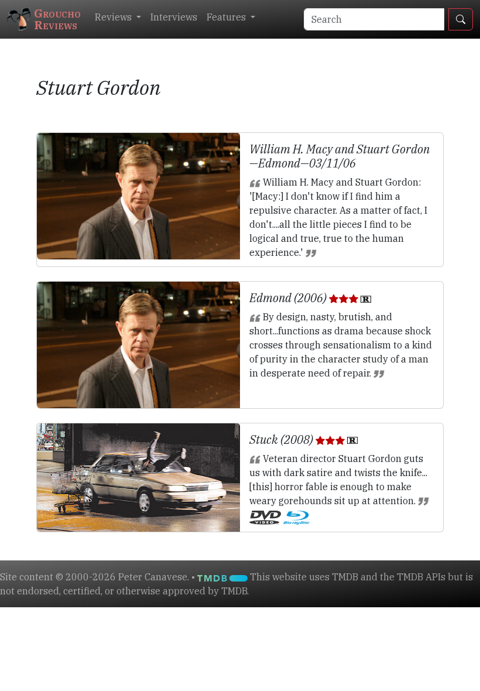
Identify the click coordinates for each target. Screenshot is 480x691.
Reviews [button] (114, 17)
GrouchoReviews (57, 19)
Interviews (173, 17)
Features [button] (227, 17)
